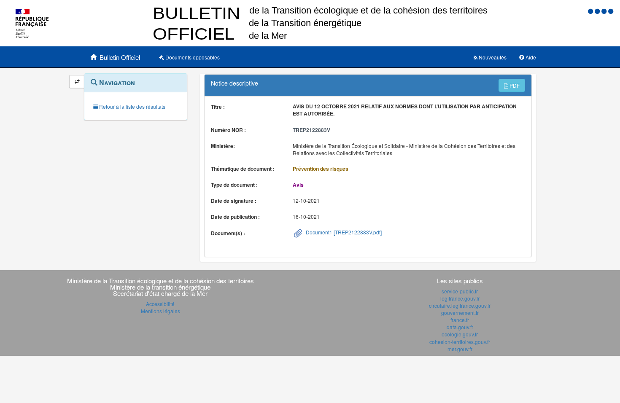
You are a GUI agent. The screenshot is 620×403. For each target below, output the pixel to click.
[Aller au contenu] (598, 10)
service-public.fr (460, 291)
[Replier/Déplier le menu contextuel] (77, 81)
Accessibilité (160, 303)
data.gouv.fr (460, 326)
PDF (514, 85)
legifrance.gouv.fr (460, 298)
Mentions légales (160, 310)
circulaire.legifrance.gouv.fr (460, 305)
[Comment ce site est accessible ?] (591, 10)
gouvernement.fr (460, 312)
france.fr (459, 319)
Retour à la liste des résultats (131, 106)
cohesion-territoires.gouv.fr (459, 341)
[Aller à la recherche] (604, 10)
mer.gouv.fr (459, 348)
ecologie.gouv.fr (460, 334)
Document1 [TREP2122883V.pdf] (343, 232)
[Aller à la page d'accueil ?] (610, 10)
